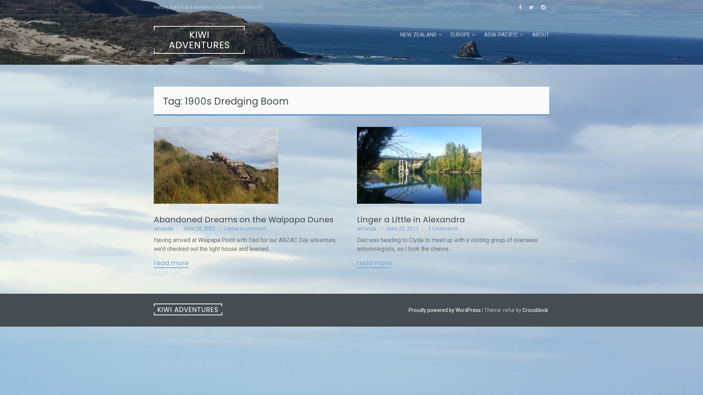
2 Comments (443, 229)
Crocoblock (535, 310)
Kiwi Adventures (199, 40)
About (540, 34)
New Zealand (418, 34)
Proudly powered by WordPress (445, 310)
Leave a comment (246, 229)
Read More (171, 263)
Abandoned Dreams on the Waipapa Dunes (244, 219)
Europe (460, 34)
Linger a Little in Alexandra (411, 219)
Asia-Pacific (501, 34)
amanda (163, 229)
